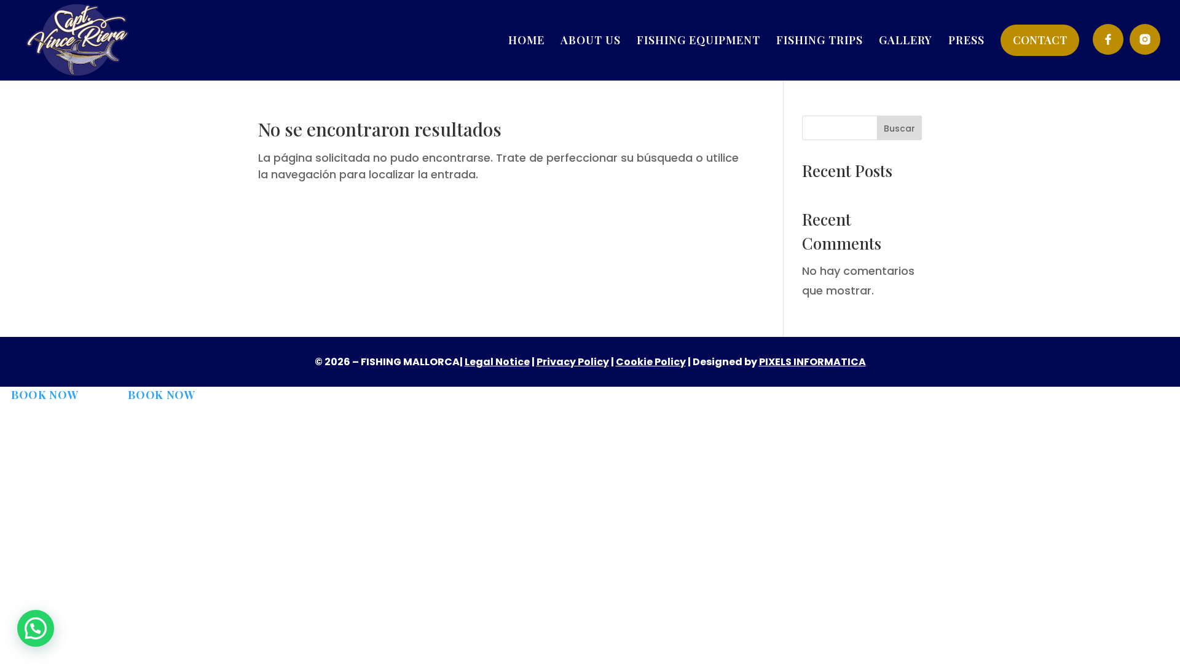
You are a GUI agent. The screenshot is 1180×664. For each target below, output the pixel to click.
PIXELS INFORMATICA (812, 362)
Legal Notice (497, 362)
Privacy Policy (573, 362)
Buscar (899, 128)
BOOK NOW (45, 394)
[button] (35, 628)
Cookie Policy (651, 362)
